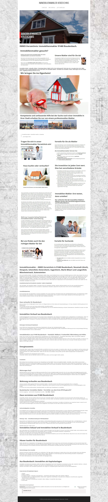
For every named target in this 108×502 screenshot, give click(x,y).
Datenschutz (62, 499)
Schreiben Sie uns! (27, 490)
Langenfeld (79, 476)
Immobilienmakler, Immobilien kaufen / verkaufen (33, 134)
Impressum (57, 499)
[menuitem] (45, 8)
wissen (22, 432)
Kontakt (66, 499)
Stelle (75, 275)
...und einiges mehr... (26, 136)
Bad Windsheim (58, 486)
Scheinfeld (72, 476)
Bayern (36, 471)
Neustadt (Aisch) (61, 476)
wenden (46, 373)
